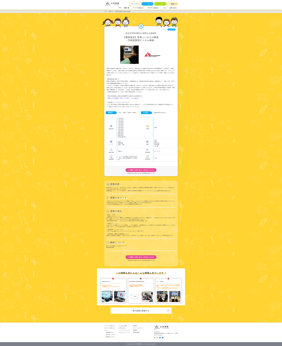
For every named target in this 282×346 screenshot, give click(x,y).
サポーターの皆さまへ (153, 8)
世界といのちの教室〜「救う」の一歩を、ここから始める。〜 (124, 98)
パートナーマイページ (124, 330)
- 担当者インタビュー (110, 334)
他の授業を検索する (141, 311)
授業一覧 (126, 8)
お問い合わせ (173, 8)
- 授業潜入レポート (109, 336)
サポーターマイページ (124, 332)
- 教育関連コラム (109, 332)
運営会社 (135, 325)
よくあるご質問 (123, 325)
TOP (120, 7)
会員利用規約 (136, 332)
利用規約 (135, 330)
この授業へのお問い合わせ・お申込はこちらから (141, 170)
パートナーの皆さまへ (138, 8)
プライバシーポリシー (138, 328)
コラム (164, 8)
